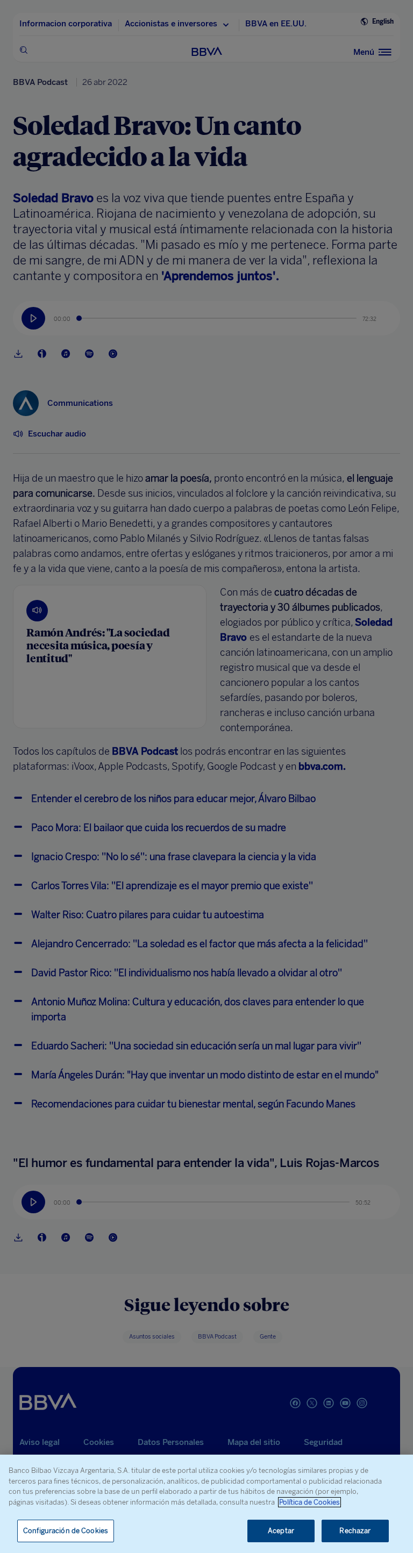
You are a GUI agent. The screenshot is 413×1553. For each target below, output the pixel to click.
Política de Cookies (309, 1502)
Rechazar (355, 1531)
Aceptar (281, 1531)
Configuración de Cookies (65, 1531)
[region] (206, 1504)
